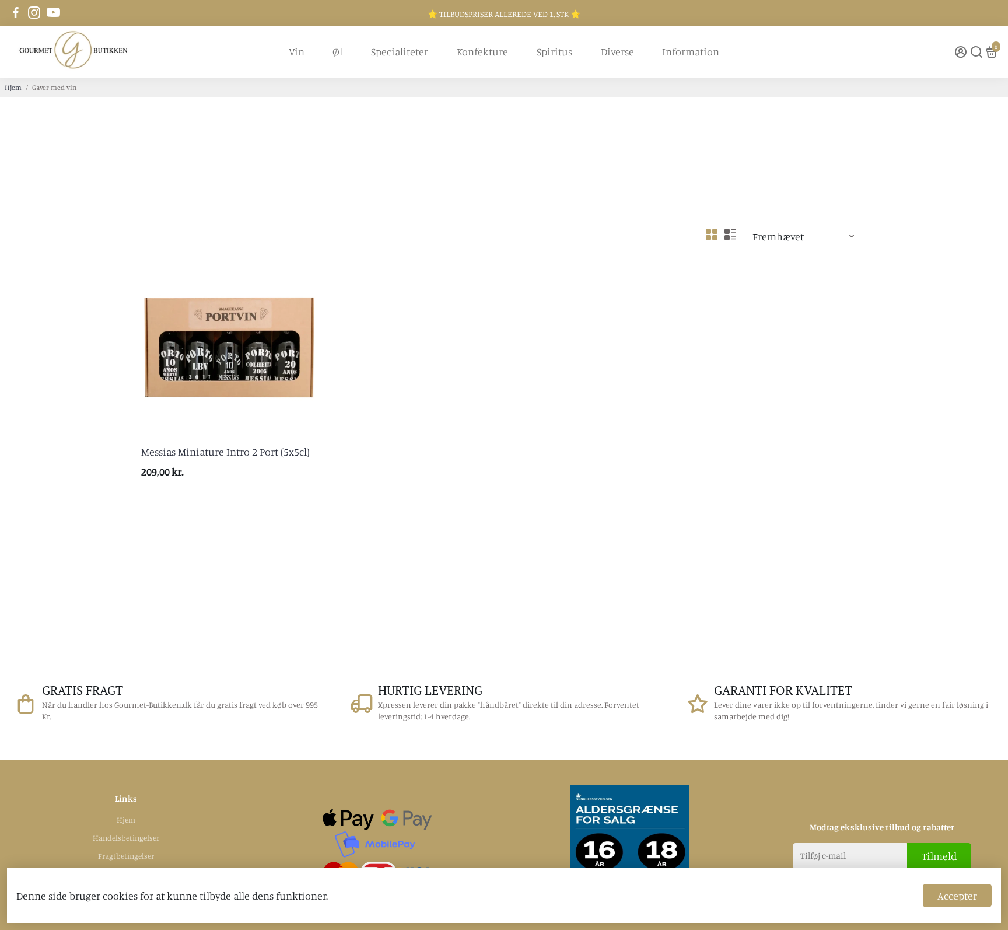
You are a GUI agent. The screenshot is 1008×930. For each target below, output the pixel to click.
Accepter (957, 895)
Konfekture (482, 51)
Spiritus (554, 51)
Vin (296, 51)
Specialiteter (399, 51)
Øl (337, 51)
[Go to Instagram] (34, 13)
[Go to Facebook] (15, 13)
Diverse (617, 51)
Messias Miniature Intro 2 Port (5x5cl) (225, 451)
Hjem (13, 87)
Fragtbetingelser (126, 856)
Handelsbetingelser (126, 837)
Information (690, 51)
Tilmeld (939, 855)
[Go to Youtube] (53, 13)
